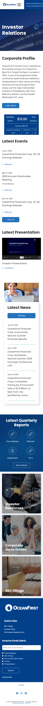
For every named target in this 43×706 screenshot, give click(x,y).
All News (21, 315)
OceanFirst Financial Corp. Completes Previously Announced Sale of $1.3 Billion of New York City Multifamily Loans (20, 386)
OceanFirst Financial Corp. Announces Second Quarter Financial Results (19, 334)
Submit (11, 670)
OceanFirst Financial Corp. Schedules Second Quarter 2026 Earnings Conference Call (20, 358)
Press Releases (10, 653)
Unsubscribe (7, 677)
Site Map (21, 685)
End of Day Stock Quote (13, 658)
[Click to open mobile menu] (19, 5)
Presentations (9, 664)
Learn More (11, 105)
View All (10, 219)
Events (7, 661)
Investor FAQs (12, 629)
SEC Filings (11, 626)
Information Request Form (17, 632)
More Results (21, 465)
